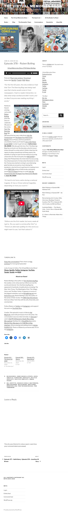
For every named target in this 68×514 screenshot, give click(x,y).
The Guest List (36, 18)
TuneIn (19, 80)
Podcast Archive (47, 74)
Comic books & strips (25, 376)
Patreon (44, 153)
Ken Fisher (32, 384)
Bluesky (44, 82)
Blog (13, 22)
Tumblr (12, 272)
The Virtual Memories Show (33, 6)
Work (43, 108)
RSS (23, 80)
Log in (44, 167)
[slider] (35, 73)
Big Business (11, 376)
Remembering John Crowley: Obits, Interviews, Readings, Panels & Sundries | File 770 (52, 200)
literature (18, 377)
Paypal (51, 155)
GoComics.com (9, 295)
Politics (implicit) (22, 379)
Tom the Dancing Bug (31, 281)
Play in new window (16, 78)
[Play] (6, 73)
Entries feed (45, 170)
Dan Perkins (34, 383)
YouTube (31, 270)
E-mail (44, 92)
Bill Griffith (30, 156)
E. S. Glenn (45, 214)
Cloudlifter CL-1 (27, 321)
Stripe (56, 155)
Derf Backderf (12, 384)
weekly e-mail (52, 136)
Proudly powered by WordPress (13, 510)
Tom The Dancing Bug (7, 131)
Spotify (13, 80)
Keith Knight (22, 384)
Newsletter (49, 22)
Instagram (24, 270)
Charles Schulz (23, 383)
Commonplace (38, 22)
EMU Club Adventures (30, 298)
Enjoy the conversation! (12, 262)
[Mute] (31, 73)
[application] (21, 73)
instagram (10, 329)
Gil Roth (49, 64)
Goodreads (45, 104)
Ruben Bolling (12, 386)
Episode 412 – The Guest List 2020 (8, 359)
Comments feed (47, 173)
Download (27, 78)
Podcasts (26, 377)
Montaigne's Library (47, 100)
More (28, 80)
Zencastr (34, 317)
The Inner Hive (17, 308)
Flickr (43, 102)
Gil (17, 61)
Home (6, 18)
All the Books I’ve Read (51, 18)
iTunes (6, 270)
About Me (59, 22)
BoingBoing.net (29, 293)
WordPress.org (46, 177)
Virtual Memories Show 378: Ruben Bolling (22, 68)
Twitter (17, 270)
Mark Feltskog (46, 187)
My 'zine (44, 98)
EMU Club (11, 169)
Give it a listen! (13, 171)
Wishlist (44, 106)
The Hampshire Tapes (25, 22)
